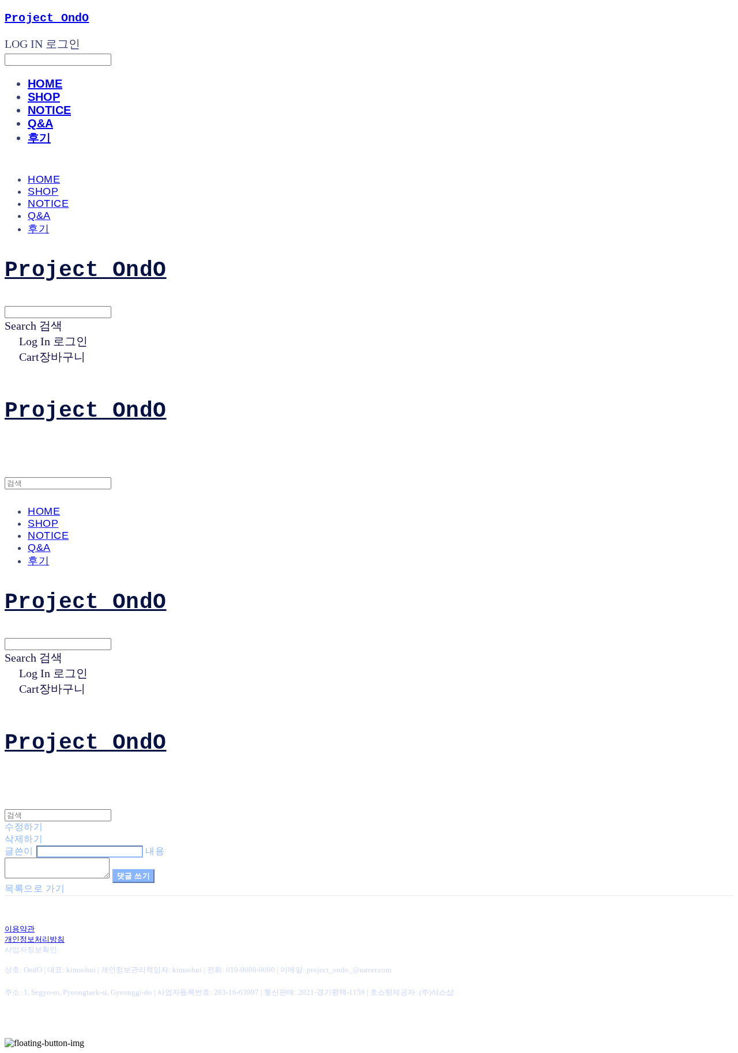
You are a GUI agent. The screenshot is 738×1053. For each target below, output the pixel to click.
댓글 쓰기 (133, 875)
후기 (39, 137)
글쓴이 (19, 851)
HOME (45, 83)
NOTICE (49, 110)
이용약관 (20, 928)
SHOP (44, 96)
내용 (154, 851)
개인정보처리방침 (35, 939)
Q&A (40, 123)
